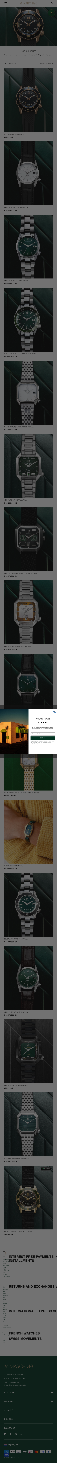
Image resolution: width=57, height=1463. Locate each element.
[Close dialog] (55, 711)
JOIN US (42, 738)
